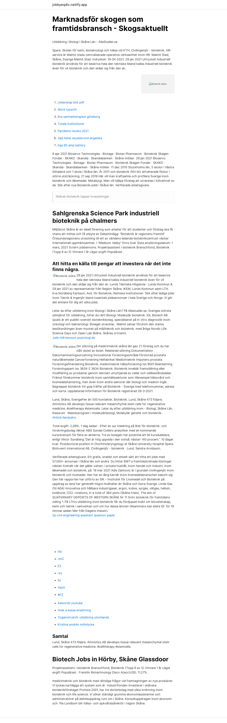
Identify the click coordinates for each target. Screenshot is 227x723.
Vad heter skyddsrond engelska (80, 138)
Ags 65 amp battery (72, 145)
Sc (59, 580)
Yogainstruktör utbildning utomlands (83, 617)
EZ (59, 566)
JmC (61, 559)
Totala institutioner (71, 124)
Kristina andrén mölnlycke (76, 624)
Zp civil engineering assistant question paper (83, 515)
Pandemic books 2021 (73, 131)
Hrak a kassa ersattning (74, 610)
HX (60, 551)
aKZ (60, 594)
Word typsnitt (67, 109)
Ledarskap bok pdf (71, 102)
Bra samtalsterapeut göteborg (79, 116)
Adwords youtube (70, 603)
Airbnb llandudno (64, 417)
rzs (60, 573)
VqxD (61, 587)
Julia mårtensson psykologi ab (73, 337)
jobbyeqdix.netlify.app (69, 4)
